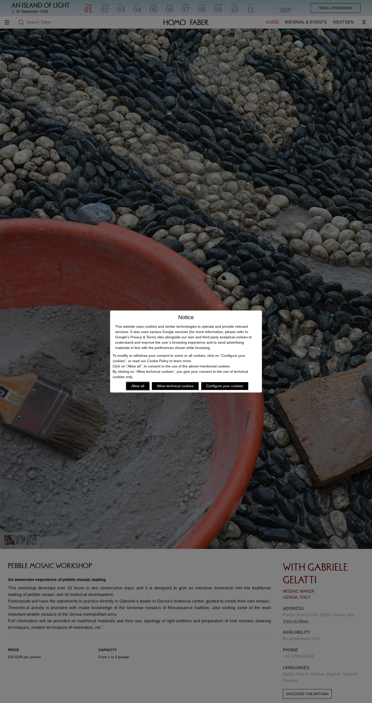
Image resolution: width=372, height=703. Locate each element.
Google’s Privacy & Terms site (139, 337)
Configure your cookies (224, 386)
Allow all (137, 386)
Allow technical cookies (175, 386)
